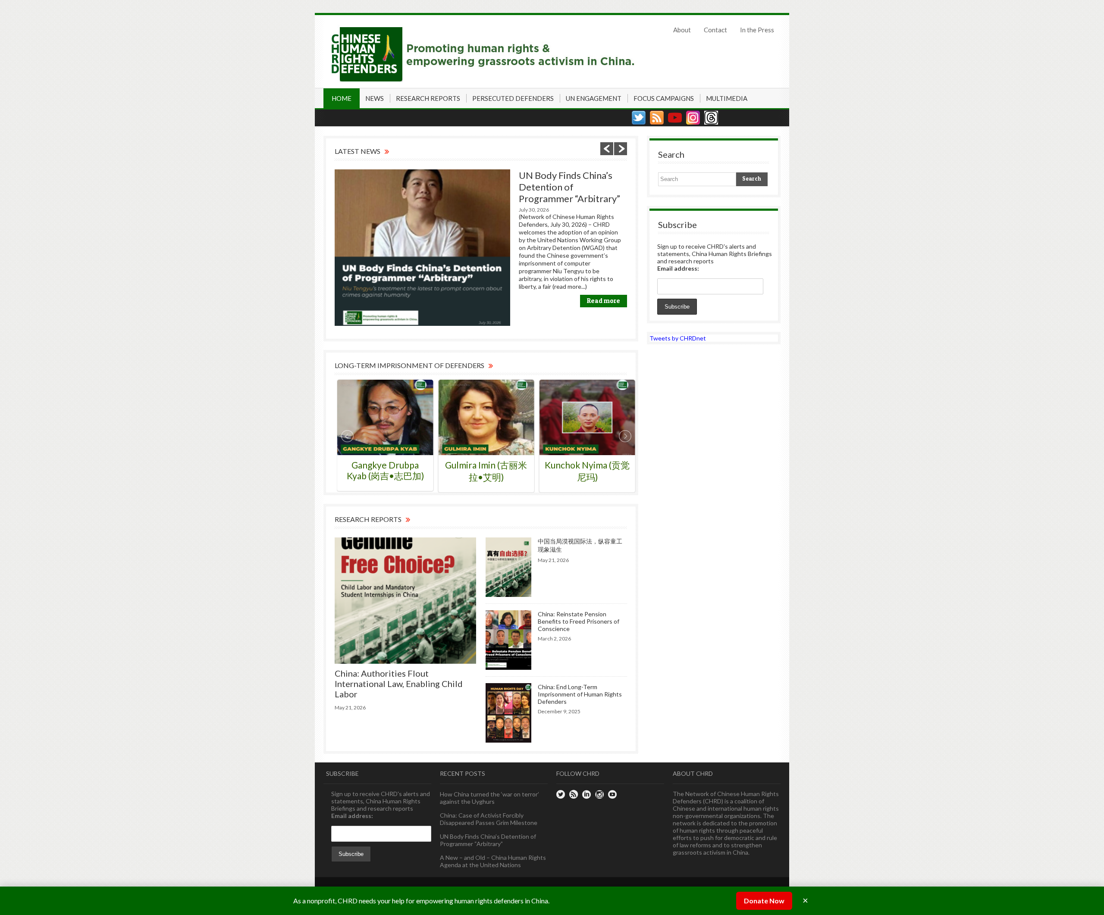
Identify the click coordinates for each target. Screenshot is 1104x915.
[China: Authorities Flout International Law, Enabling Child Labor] (405, 600)
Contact (715, 30)
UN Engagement (593, 98)
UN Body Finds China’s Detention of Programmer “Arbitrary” (569, 186)
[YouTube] (675, 118)
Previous (606, 148)
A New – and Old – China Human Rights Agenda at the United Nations (493, 861)
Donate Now (764, 900)
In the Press (757, 30)
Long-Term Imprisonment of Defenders (409, 365)
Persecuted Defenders (513, 98)
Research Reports (428, 98)
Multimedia (726, 98)
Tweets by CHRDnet (677, 338)
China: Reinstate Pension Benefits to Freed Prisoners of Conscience (578, 621)
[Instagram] (693, 118)
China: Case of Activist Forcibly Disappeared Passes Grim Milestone (488, 819)
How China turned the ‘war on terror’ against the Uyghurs (489, 797)
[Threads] (711, 118)
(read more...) (569, 286)
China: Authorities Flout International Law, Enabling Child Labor (399, 683)
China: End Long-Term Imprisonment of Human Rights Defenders (580, 694)
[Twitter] (639, 118)
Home (341, 98)
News (374, 98)
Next (620, 148)
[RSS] (657, 118)
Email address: (678, 268)
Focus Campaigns (664, 98)
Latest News (357, 151)
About (682, 30)
